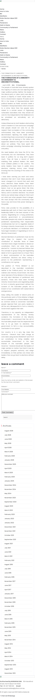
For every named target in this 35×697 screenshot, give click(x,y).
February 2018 (9, 577)
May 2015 (7, 635)
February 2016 (9, 623)
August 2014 (8, 644)
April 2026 (7, 448)
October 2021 (9, 535)
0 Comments (21, 85)
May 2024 (7, 493)
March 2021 (8, 556)
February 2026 (9, 456)
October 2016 (9, 606)
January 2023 (9, 519)
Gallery (2, 32)
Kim (13, 85)
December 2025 (10, 464)
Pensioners (4, 23)
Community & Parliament (9, 27)
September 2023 (10, 502)
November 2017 (9, 581)
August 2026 (8, 431)
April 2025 (7, 468)
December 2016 (10, 598)
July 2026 (7, 435)
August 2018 (8, 564)
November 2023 (10, 498)
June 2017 (7, 585)
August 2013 (8, 669)
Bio (1, 14)
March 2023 (8, 510)
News (2, 30)
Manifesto (3, 16)
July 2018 (7, 569)
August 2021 (8, 544)
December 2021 (10, 527)
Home (2, 9)
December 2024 (10, 485)
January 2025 (9, 481)
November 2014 (10, 640)
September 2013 (10, 665)
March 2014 (8, 656)
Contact (3, 34)
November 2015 (9, 627)
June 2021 (7, 552)
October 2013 (9, 661)
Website (4, 386)
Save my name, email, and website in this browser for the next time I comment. (17, 381)
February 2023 (9, 514)
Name (3, 367)
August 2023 (8, 506)
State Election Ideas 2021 (8, 18)
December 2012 (10, 673)
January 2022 (9, 523)
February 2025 (9, 477)
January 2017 (9, 594)
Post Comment (7, 412)
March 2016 (8, 619)
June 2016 (7, 615)
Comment (5, 392)
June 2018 (7, 573)
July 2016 (7, 610)
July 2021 (7, 548)
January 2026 (9, 460)
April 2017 (7, 590)
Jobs (1, 21)
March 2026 (8, 452)
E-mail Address (6, 373)
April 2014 (7, 652)
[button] (17, 37)
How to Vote (4, 11)
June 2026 (8, 439)
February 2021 (9, 560)
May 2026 (7, 443)
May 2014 (7, 648)
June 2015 (7, 631)
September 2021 (10, 539)
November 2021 (9, 531)
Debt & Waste (5, 25)
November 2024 (10, 489)
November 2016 (9, 602)
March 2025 (8, 473)
